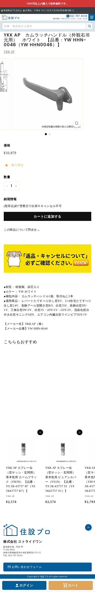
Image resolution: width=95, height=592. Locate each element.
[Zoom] (76, 123)
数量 (7, 177)
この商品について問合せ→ (22, 229)
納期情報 (10, 199)
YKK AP (9, 51)
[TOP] (10, 17)
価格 (7, 145)
